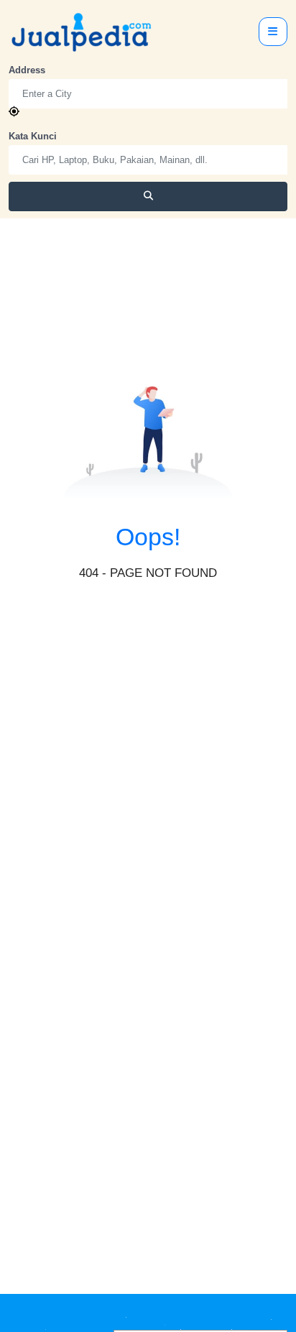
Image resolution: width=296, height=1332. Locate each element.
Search (148, 196)
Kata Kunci (33, 136)
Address (27, 70)
